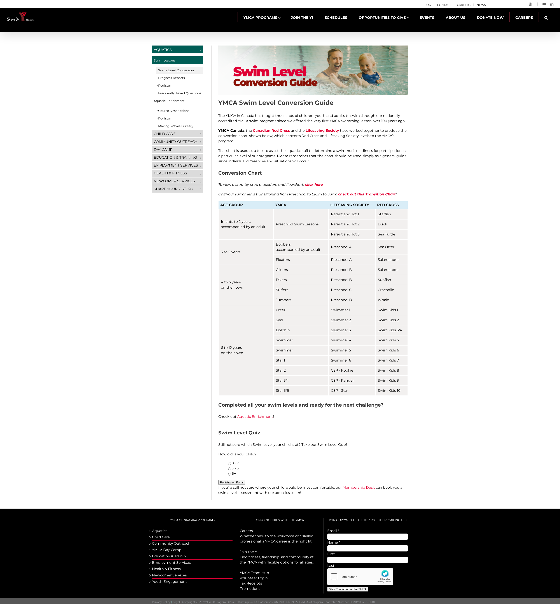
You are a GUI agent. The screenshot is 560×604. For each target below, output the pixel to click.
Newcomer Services (174, 181)
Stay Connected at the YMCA (348, 589)
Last (330, 566)
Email (333, 531)
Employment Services (176, 165)
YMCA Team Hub (254, 573)
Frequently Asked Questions (179, 93)
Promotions (250, 588)
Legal (176, 602)
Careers (246, 531)
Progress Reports (171, 78)
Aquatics (163, 50)
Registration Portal (231, 482)
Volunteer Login (254, 578)
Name (333, 542)
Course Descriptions (173, 111)
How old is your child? (237, 454)
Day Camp (163, 149)
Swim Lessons (164, 60)
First (331, 554)
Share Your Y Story (173, 189)
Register (164, 86)
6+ (234, 473)
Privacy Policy (161, 602)
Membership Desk (359, 487)
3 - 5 (235, 468)
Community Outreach (176, 142)
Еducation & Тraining (175, 157)
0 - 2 (235, 463)
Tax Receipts (251, 583)
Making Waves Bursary (175, 126)
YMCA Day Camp (166, 550)
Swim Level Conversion (176, 70)
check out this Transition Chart (367, 194)
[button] (546, 17)
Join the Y (248, 552)
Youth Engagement (169, 581)
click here (314, 185)
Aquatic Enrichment (255, 416)
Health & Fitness (170, 173)
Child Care (165, 134)
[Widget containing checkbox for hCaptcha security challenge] (360, 576)
